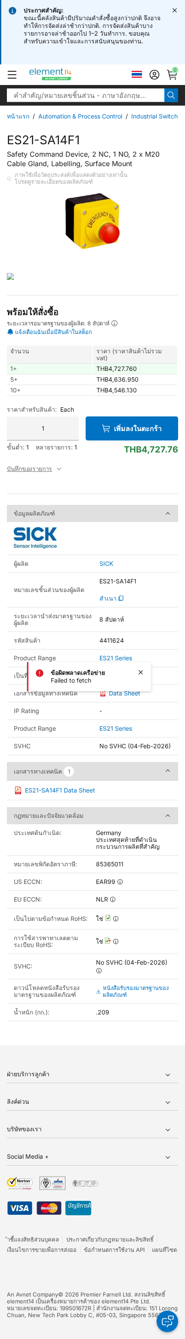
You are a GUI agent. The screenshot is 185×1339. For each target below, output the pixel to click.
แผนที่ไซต (164, 1249)
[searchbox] (85, 95)
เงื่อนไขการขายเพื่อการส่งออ (42, 1249)
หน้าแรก (18, 116)
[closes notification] (174, 10)
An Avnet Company (32, 1294)
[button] (12, 74)
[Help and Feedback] (167, 1321)
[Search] (171, 95)
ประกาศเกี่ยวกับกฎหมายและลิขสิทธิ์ (110, 1239)
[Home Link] (66, 74)
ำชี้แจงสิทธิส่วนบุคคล (33, 1239)
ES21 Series (115, 658)
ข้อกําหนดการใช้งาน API (114, 1249)
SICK (106, 563)
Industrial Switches (157, 116)
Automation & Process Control (80, 116)
